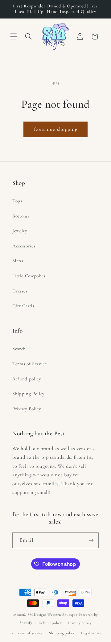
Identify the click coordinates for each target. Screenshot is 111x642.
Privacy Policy (26, 409)
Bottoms (20, 216)
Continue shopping (56, 129)
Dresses (19, 291)
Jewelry (19, 231)
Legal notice (91, 633)
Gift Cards (23, 306)
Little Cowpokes (28, 276)
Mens (17, 260)
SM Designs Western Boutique (52, 614)
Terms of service (29, 633)
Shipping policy (62, 633)
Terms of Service (29, 364)
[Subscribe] (91, 540)
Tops (17, 201)
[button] (13, 36)
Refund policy (26, 379)
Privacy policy (80, 623)
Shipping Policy (28, 393)
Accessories (23, 246)
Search (19, 348)
